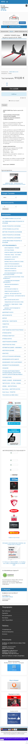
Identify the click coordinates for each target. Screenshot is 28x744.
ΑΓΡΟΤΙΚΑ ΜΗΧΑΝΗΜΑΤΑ (9, 245)
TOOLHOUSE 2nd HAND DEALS (10, 395)
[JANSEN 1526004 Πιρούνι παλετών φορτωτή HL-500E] (24, 35)
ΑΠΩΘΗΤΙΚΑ (7, 286)
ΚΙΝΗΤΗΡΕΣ (5, 353)
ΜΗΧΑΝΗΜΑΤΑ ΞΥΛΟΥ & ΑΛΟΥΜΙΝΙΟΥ (12, 362)
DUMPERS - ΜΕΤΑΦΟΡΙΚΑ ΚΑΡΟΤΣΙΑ (13, 293)
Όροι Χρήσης (5, 617)
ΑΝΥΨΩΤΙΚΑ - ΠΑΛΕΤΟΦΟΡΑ (9, 321)
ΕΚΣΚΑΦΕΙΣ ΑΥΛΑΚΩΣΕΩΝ (10, 268)
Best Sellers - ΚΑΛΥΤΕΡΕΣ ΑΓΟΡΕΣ (11, 389)
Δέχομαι (2, 739)
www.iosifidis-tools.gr (7, 596)
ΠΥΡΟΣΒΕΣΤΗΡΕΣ (7, 377)
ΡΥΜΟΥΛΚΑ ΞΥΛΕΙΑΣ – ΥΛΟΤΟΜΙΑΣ (13, 254)
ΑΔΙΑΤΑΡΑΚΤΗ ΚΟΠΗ (7, 312)
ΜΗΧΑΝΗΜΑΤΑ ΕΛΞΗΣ (10, 259)
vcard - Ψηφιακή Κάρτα (7, 620)
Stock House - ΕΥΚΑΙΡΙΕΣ (8, 392)
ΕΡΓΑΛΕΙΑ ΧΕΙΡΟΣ (7, 338)
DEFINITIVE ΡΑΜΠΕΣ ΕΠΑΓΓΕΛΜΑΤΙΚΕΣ (13, 252)
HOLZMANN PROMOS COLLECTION (11, 218)
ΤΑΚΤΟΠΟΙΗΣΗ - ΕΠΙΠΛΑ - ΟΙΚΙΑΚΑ (11, 383)
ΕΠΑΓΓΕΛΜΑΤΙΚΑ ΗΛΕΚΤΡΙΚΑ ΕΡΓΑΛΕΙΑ (12, 330)
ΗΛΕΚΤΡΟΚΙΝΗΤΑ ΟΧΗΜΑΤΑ (9, 341)
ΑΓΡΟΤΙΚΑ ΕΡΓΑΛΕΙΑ (9, 250)
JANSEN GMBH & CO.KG (13, 71)
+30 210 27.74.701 (3, 9)
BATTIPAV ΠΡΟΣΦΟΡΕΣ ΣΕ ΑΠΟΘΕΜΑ (12, 232)
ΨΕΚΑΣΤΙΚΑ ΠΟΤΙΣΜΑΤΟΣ (10, 270)
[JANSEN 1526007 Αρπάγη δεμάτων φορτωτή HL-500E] (26, 35)
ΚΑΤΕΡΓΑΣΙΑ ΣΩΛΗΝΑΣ (8, 350)
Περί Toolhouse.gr (6, 611)
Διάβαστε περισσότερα (14, 537)
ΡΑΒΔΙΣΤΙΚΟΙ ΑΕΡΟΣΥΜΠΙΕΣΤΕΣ (12, 291)
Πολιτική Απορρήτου (7, 615)
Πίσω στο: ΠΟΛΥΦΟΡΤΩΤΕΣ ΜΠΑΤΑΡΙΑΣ (11, 189)
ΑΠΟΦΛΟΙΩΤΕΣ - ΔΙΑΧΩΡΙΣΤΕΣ (11, 257)
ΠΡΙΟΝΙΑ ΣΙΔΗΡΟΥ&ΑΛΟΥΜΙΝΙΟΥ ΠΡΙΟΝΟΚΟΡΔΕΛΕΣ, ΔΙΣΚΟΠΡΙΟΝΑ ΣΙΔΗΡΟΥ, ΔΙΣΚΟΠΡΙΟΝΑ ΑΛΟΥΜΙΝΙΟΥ (12, 372)
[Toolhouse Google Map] (14, 423)
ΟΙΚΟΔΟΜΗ (5, 368)
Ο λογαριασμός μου (6, 629)
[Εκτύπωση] (22, 98)
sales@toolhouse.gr (12, 652)
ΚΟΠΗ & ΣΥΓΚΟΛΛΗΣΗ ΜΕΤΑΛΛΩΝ (11, 356)
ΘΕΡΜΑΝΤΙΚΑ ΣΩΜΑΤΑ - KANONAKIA (12, 347)
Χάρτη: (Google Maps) (19, 655)
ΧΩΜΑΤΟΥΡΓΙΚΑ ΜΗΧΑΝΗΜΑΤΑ (12, 263)
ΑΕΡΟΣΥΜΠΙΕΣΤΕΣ (7, 315)
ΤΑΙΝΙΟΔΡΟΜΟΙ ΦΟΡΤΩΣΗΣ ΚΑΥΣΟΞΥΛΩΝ (14, 302)
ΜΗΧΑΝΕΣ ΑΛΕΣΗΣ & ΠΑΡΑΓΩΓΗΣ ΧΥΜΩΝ (14, 261)
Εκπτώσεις (4, 634)
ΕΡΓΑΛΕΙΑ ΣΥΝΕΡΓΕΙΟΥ (8, 335)
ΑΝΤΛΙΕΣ (4, 318)
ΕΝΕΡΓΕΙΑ (5, 327)
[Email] (24, 98)
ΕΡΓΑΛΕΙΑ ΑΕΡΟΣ (6, 333)
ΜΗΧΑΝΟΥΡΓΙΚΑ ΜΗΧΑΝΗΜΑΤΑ (10, 365)
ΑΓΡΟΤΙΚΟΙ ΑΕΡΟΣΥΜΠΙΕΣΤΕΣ (11, 289)
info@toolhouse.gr (13, 650)
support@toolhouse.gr (13, 653)
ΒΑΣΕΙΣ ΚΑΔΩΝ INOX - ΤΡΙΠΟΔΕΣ (12, 247)
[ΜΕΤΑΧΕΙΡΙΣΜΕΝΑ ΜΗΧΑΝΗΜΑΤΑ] (14, 437)
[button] (26, 6)
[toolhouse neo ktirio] (14, 411)
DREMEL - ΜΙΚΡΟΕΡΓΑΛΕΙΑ (9, 386)
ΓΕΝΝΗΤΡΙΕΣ (5, 324)
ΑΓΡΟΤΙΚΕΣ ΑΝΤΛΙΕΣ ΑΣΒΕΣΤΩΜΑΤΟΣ (13, 266)
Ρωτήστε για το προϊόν (14, 100)
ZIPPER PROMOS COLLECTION (10, 229)
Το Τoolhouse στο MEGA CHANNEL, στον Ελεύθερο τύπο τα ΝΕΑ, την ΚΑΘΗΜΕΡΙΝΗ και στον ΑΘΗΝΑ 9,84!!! (14, 563)
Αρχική (11, 31)
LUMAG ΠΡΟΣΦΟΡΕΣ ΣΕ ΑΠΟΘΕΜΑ (11, 238)
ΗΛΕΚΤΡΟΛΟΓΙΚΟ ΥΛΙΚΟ (8, 344)
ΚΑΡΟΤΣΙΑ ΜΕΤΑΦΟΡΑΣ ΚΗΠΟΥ (12, 299)
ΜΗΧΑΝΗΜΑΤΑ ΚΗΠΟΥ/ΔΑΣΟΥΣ (10, 359)
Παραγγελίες (5, 613)
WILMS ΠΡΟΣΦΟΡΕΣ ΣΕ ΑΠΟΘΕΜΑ (11, 226)
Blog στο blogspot (14, 680)
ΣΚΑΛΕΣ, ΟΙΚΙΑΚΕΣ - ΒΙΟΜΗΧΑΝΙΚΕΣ (11, 380)
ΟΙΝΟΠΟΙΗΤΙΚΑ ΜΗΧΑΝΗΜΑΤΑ (11, 284)
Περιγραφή (4, 105)
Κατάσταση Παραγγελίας (7, 631)
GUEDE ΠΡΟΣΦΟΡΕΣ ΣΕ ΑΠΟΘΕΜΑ (11, 235)
